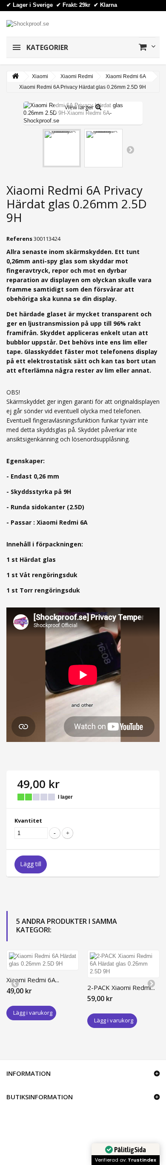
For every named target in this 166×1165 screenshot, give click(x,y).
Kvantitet (28, 820)
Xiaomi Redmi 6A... (32, 979)
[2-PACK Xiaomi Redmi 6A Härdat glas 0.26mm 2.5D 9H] (123, 964)
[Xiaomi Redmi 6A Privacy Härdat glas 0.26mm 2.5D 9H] (61, 148)
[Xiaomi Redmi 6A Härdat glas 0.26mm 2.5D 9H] (42, 960)
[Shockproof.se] (27, 23)
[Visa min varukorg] (147, 47)
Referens (19, 238)
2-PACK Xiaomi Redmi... (121, 987)
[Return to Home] (15, 76)
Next (130, 149)
